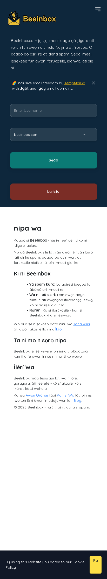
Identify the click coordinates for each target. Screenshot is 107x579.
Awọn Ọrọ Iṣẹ (37, 395)
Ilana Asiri (81, 324)
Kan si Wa (65, 395)
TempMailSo (74, 83)
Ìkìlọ (58, 329)
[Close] (93, 83)
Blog (77, 400)
